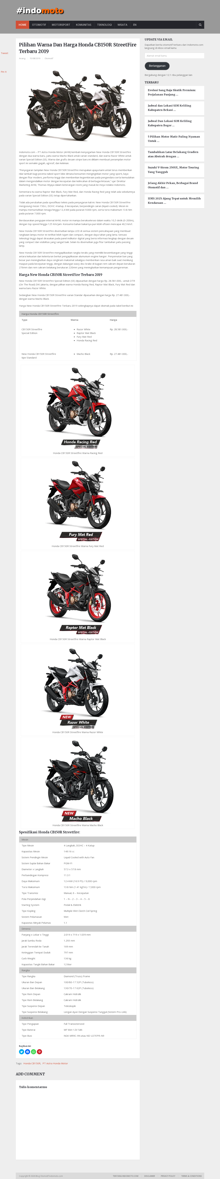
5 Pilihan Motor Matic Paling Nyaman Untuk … (174, 139)
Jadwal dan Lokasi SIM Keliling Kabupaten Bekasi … (169, 108)
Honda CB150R (31, 1063)
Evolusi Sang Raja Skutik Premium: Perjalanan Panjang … (172, 92)
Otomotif (39, 25)
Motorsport (61, 25)
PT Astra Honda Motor (55, 1063)
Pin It (4, 71)
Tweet (4, 53)
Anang (22, 58)
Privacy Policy (168, 1176)
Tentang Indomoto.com (125, 1176)
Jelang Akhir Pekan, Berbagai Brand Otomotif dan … (173, 185)
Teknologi (104, 25)
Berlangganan (157, 65)
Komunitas (83, 25)
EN (134, 25)
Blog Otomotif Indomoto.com (49, 1176)
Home (22, 25)
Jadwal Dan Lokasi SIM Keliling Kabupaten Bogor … (170, 123)
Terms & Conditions (191, 1176)
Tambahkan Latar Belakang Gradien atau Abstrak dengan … (173, 154)
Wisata (122, 25)
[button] (21, 1051)
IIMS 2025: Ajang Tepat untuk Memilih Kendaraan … (174, 200)
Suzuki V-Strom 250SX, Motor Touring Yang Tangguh (173, 169)
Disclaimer (149, 1176)
